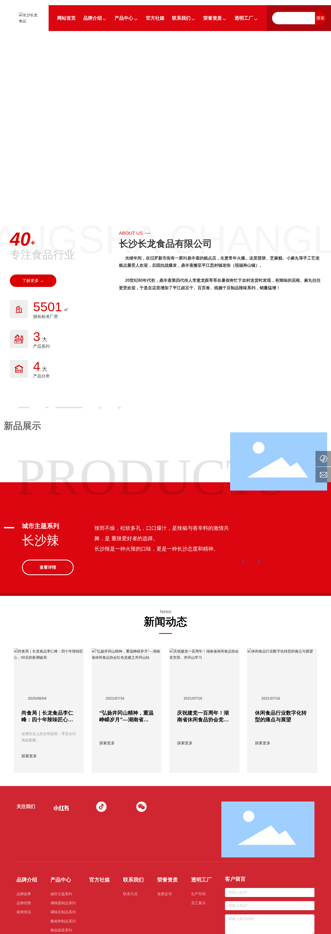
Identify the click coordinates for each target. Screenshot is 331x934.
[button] (243, 562)
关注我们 (26, 806)
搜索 (320, 18)
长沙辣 (40, 540)
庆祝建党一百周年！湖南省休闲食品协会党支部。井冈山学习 (203, 719)
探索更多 (29, 756)
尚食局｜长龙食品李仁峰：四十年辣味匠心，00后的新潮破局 (47, 719)
